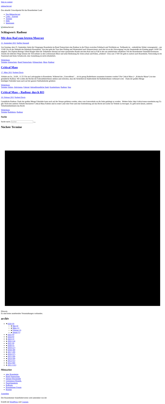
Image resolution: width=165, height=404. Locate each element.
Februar (17, 330)
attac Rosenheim (12, 374)
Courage (25, 402)
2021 (11, 343)
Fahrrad (26, 87)
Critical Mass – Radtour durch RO (22, 92)
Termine (9, 19)
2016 (11, 354)
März (16, 328)
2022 (11, 341)
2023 (11, 339)
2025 (11, 335)
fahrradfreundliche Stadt (39, 87)
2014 (11, 358)
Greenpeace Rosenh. (14, 381)
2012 (11, 363)
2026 (11, 324)
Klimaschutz (37, 62)
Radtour (51, 62)
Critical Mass (9, 67)
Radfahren (12, 112)
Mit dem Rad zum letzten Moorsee (22, 38)
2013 (11, 361)
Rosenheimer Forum (13, 387)
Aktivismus (18, 87)
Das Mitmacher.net (13, 14)
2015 (11, 356)
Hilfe (8, 21)
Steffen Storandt (23, 43)
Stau (69, 87)
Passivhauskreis (12, 383)
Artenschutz (12, 62)
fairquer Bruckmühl (13, 379)
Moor (45, 62)
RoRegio (9, 385)
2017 (11, 352)
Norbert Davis (18, 72)
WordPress (14, 402)
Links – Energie (12, 16)
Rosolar (9, 390)
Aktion (10, 87)
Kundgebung (55, 87)
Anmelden (5, 394)
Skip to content (6, 2)
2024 (11, 337)
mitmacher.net (6, 6)
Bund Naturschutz (25, 62)
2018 (11, 350)
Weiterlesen (5, 60)
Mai (15, 326)
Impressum (10, 23)
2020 (11, 345)
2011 (12, 365)
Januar (16, 332)
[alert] (82, 223)
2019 (11, 348)
